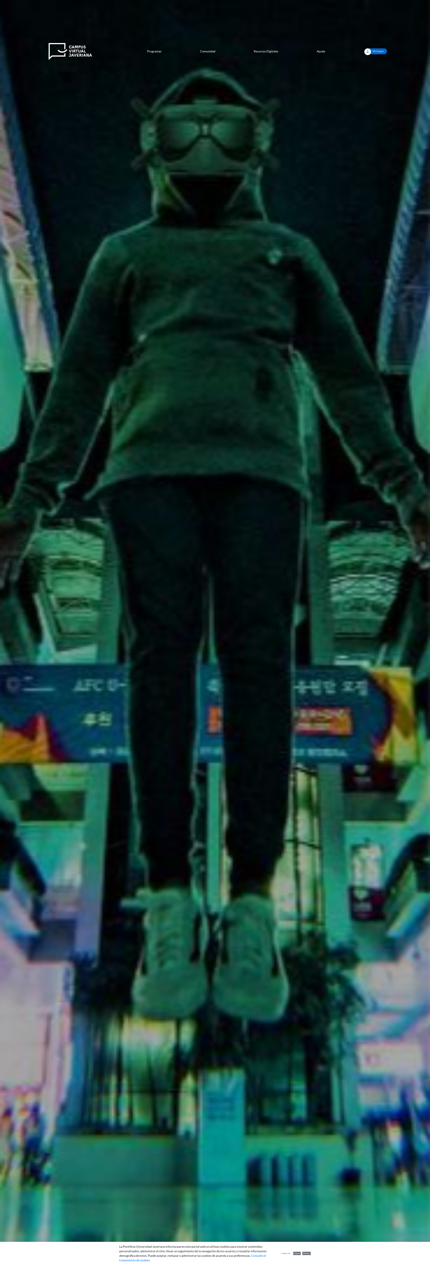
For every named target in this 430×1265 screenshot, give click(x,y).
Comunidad (207, 51)
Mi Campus (378, 51)
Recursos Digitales (266, 51)
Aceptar (297, 1253)
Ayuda (321, 51)
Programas (154, 51)
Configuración (286, 1253)
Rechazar (306, 1253)
